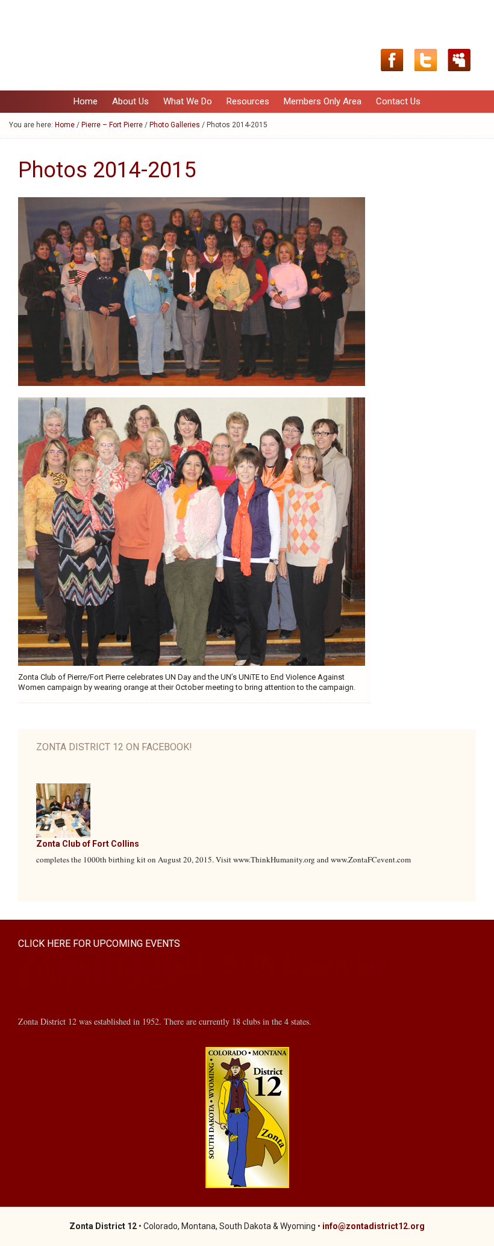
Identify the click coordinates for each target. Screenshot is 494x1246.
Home (85, 101)
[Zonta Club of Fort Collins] (63, 834)
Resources (244, 101)
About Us (127, 101)
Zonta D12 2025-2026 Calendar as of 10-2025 (202, 969)
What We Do (184, 101)
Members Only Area (322, 101)
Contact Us (398, 101)
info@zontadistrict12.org (373, 1226)
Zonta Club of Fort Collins (87, 844)
